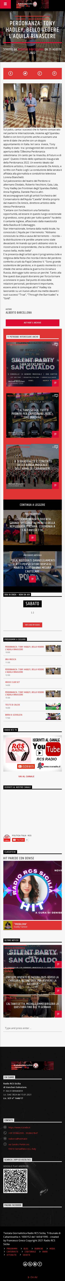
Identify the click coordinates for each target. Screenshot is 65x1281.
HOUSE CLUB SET (12, 682)
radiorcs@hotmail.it (17, 1138)
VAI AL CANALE (26, 776)
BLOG (26, 1248)
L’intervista (12, 1251)
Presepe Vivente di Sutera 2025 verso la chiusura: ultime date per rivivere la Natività (32, 981)
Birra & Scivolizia (13, 715)
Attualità (10, 997)
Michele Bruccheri (16, 381)
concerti (21, 19)
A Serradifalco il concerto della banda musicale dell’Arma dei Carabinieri (33, 465)
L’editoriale (30, 1251)
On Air (34, 1277)
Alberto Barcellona (31, 49)
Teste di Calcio (12, 705)
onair (45, 1251)
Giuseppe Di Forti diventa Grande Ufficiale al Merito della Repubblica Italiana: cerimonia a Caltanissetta (32, 525)
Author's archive (32, 323)
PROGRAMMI (12, 1248)
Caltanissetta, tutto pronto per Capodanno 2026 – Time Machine (32, 414)
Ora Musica (10, 659)
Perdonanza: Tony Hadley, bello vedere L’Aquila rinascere (24, 648)
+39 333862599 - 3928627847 (23, 1133)
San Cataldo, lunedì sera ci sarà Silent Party (33, 362)
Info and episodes (32, 624)
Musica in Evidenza (39, 19)
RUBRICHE (39, 1248)
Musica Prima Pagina (18, 395)
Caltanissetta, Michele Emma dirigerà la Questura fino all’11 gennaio (32, 1005)
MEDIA (52, 1248)
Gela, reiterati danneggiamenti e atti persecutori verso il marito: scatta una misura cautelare (33, 566)
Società (9, 971)
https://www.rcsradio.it (19, 1127)
